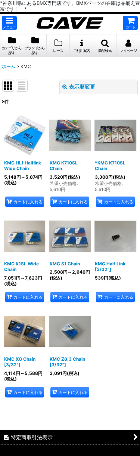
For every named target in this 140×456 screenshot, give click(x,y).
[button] (9, 23)
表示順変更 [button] (82, 86)
